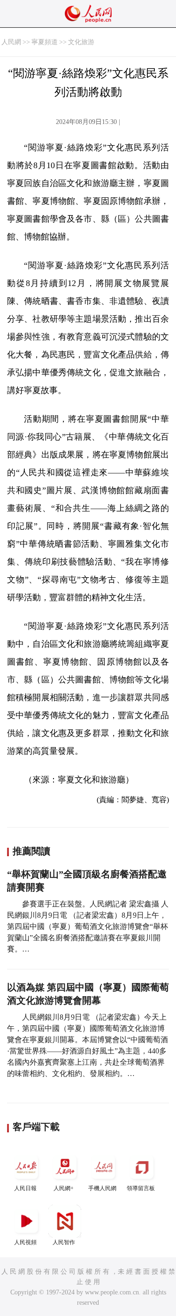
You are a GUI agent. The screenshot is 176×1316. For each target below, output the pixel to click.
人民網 (11, 42)
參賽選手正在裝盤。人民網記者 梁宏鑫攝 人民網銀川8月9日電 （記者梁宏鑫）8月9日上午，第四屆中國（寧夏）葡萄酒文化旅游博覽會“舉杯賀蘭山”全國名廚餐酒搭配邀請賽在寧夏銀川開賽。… (87, 926)
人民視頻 (25, 1242)
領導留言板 (141, 1188)
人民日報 (25, 1188)
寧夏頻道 (44, 42)
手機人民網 (102, 1188)
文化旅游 (81, 42)
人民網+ (64, 1188)
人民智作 (64, 1242)
